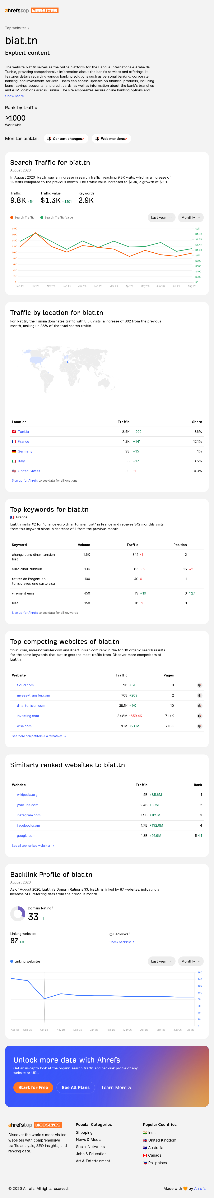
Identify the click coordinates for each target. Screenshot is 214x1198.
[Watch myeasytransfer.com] (200, 695)
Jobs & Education (91, 1154)
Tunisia (23, 432)
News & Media (88, 1139)
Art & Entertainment (93, 1161)
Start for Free (33, 1087)
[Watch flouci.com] (200, 685)
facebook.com (28, 825)
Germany (25, 451)
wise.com (24, 726)
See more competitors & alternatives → (39, 736)
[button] (52, 908)
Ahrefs (200, 1188)
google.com (26, 836)
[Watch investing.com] (200, 716)
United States (29, 471)
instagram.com (29, 815)
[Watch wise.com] (200, 726)
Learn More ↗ (116, 1087)
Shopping (84, 1132)
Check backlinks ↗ (122, 942)
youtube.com (27, 805)
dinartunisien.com (31, 705)
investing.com (28, 716)
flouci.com (25, 685)
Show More (14, 96)
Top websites (15, 28)
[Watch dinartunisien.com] (200, 705)
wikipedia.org (27, 795)
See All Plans (76, 1087)
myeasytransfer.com (33, 695)
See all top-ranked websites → (33, 845)
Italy (21, 461)
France (23, 441)
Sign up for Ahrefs (25, 480)
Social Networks (90, 1146)
